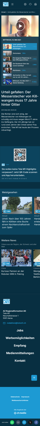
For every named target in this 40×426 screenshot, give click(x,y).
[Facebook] (36, 422)
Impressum (25, 397)
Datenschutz (15, 397)
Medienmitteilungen (20, 353)
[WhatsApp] (12, 422)
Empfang (20, 345)
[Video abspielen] (20, 26)
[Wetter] (30, 4)
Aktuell (3, 12)
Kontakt (20, 360)
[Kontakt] (35, 4)
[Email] (24, 422)
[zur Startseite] (5, 4)
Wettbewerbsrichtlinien (20, 400)
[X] (30, 422)
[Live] (25, 4)
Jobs (20, 330)
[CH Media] (20, 413)
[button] (18, 422)
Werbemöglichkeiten (20, 338)
